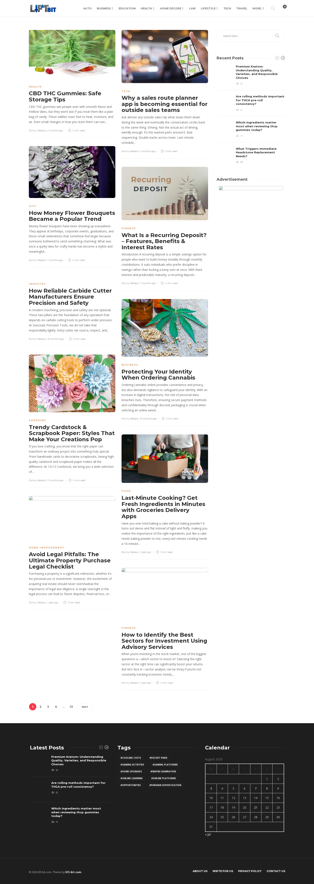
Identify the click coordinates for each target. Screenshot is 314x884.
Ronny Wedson (37, 130)
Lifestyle (208, 8)
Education (127, 8)
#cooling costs (130, 757)
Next (85, 706)
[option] (251, 114)
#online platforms (163, 778)
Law (192, 8)
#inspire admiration (163, 771)
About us (200, 871)
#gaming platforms (165, 764)
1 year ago (145, 552)
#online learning (131, 778)
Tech (227, 8)
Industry (37, 283)
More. (257, 8)
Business (104, 8)
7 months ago (55, 260)
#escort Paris (158, 757)
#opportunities (130, 785)
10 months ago (55, 338)
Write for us (223, 871)
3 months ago (148, 151)
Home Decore (170, 8)
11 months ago (55, 480)
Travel (241, 8)
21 (255, 807)
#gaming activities (132, 764)
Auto (87, 8)
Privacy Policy (249, 871)
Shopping (37, 420)
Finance (129, 228)
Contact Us (276, 871)
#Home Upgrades (131, 771)
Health (146, 8)
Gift (33, 206)
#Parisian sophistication (165, 785)
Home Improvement (47, 547)
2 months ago (55, 130)
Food (126, 491)
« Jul (208, 834)
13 (71, 707)
